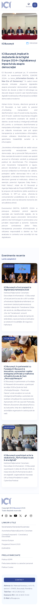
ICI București (16, 508)
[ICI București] (6, 501)
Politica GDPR (7, 559)
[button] (34, 5)
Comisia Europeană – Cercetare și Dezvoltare (15, 536)
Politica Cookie (7, 567)
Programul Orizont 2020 (11, 544)
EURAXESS (6, 548)
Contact (19, 580)
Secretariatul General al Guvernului (15, 527)
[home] (6, 5)
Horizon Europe (8, 540)
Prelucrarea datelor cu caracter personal (17, 563)
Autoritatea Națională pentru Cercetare (17, 531)
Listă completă (9, 259)
